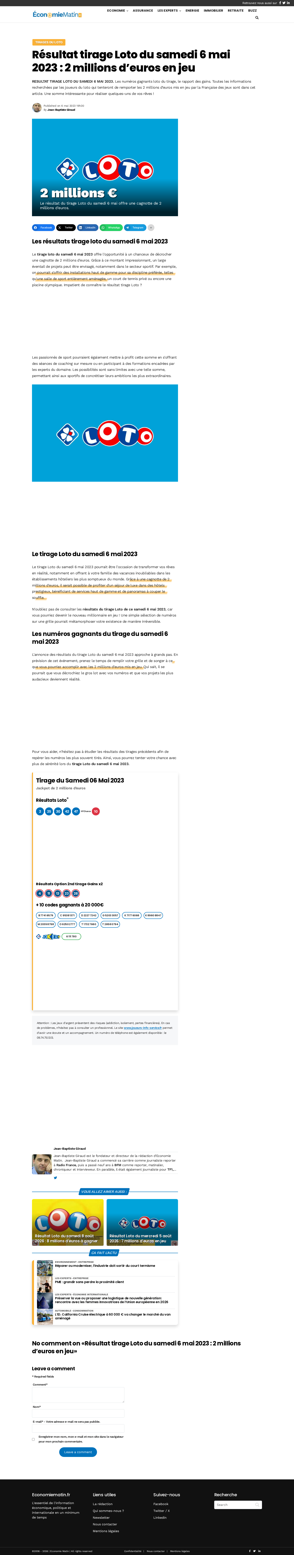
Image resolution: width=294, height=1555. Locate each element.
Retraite (236, 10)
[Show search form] (257, 17)
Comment (40, 1384)
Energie (192, 10)
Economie (116, 10)
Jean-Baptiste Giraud (70, 1149)
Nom (37, 1406)
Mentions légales (106, 1531)
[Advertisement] (105, 321)
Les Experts (168, 10)
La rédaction (103, 1504)
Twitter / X (161, 1511)
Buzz (252, 10)
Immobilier (213, 10)
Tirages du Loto (49, 42)
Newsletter (101, 1518)
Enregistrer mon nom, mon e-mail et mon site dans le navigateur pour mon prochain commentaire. (81, 1439)
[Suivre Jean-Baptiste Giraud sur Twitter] (55, 1178)
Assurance (143, 10)
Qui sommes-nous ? (108, 1511)
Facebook (160, 1504)
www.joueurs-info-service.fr (143, 1027)
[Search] (257, 1504)
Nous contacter (105, 1524)
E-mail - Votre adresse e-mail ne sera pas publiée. (66, 1421)
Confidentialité (132, 1551)
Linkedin (160, 1518)
